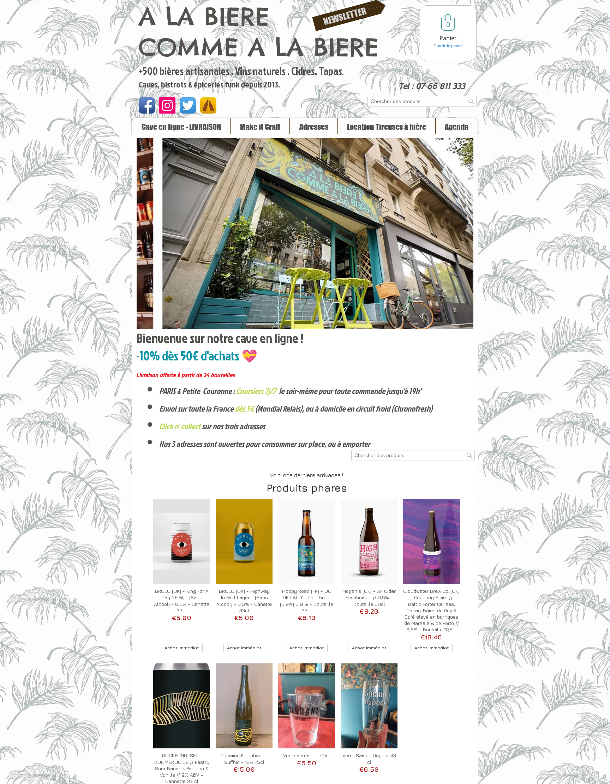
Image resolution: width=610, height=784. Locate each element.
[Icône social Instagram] (167, 105)
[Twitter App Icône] (188, 105)
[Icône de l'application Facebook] (147, 105)
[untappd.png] (208, 105)
